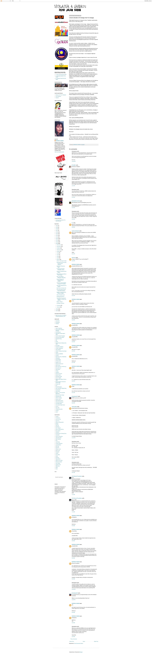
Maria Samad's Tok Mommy (61, 366)
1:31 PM (73, 185)
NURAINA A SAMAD (76, 264)
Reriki (57, 456)
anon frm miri (58, 419)
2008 (57, 309)
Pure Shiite (58, 454)
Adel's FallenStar (59, 328)
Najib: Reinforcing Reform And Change (61, 274)
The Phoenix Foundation (77, 476)
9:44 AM (73, 612)
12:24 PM (73, 161)
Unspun (57, 410)
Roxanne (57, 457)
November (59, 246)
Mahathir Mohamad (59, 363)
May (58, 256)
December (59, 244)
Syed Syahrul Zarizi (59, 400)
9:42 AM (73, 578)
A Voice (57, 416)
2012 (57, 238)
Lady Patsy (58, 441)
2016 (57, 232)
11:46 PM (73, 599)
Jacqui (57, 352)
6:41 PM (73, 392)
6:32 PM (73, 331)
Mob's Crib (58, 450)
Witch (57, 467)
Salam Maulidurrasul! (61, 294)
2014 (57, 235)
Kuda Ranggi (58, 359)
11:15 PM (73, 437)
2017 (57, 230)
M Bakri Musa (58, 360)
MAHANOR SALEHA (76, 200)
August (58, 251)
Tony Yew (57, 407)
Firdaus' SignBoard (59, 348)
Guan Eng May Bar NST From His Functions (61, 290)
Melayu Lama (58, 449)
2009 (57, 243)
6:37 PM (73, 362)
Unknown (74, 257)
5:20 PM (73, 260)
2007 (57, 310)
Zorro (57, 411)
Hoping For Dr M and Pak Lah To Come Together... (61, 263)
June (58, 254)
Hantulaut (57, 434)
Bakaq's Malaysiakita (60, 422)
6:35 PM (73, 341)
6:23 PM (73, 295)
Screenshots (58, 389)
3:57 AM (73, 458)
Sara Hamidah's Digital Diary (61, 388)
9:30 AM (73, 540)
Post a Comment (74, 638)
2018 (57, 228)
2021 (57, 225)
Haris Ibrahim (58, 349)
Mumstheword (58, 367)
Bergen (57, 423)
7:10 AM (73, 494)
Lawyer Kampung (59, 443)
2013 (57, 236)
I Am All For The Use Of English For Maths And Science (61, 299)
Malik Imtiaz (58, 365)
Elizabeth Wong (59, 338)
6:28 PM (73, 319)
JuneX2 (57, 355)
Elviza (57, 341)
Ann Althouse (58, 332)
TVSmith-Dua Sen (59, 409)
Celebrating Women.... (61, 296)
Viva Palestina (58, 96)
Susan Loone (58, 399)
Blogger (81, 652)
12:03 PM (73, 589)
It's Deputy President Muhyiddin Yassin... (61, 269)
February (59, 305)
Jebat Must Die (58, 437)
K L (72, 222)
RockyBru (74, 165)
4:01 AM (73, 472)
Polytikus (57, 372)
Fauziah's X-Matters (59, 346)
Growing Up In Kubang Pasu (61, 433)
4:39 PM (73, 227)
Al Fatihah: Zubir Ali (60, 303)
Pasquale (57, 451)
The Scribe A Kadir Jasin (60, 404)
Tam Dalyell (58, 463)
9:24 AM (73, 525)
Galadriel (57, 432)
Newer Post (71, 641)
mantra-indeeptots (75, 230)
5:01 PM (73, 253)
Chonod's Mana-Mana (60, 337)
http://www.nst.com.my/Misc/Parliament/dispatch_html (61, 316)
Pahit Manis (58, 369)
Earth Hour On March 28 (61, 288)
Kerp (56, 440)
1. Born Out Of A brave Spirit (61, 74)
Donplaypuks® (75, 396)
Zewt (57, 468)
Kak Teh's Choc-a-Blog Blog (61, 356)
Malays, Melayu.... (60, 301)
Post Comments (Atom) (78, 643)
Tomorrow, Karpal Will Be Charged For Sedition (61, 283)
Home (84, 641)
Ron (56, 385)
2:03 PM (73, 636)
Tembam (57, 323)
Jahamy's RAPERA (59, 353)
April (58, 257)
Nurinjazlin (58, 322)
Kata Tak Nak (58, 439)
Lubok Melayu (58, 444)
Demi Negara (58, 427)
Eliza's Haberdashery (60, 429)
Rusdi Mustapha (59, 386)
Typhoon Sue (58, 464)
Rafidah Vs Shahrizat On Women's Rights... (61, 293)
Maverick (57, 447)
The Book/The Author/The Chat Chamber (60, 221)
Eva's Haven (58, 430)
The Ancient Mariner (59, 402)
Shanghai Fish (58, 396)
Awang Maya (74, 406)
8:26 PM (73, 402)
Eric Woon (58, 345)
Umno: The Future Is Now (61, 260)
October (58, 248)
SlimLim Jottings (59, 397)
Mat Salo (57, 446)
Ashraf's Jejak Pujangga (60, 335)
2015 (57, 233)
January (58, 307)
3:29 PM (73, 207)
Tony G (57, 406)
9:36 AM (73, 558)
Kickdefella (58, 358)
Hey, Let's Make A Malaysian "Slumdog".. (61, 277)
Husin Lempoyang (59, 436)
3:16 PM (73, 197)
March (58, 259)
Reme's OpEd (58, 377)
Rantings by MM (59, 376)
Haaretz (57, 97)
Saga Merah (58, 458)
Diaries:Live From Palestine (61, 94)
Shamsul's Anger (59, 461)
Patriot (57, 453)
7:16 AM (73, 511)
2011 (57, 240)
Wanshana (58, 465)
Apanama (57, 420)
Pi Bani (57, 370)
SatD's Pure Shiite (59, 460)
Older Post (96, 641)
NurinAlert (57, 320)
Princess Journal (59, 373)
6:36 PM (73, 350)
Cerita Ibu (57, 426)
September (59, 249)
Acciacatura (58, 417)
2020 (57, 227)
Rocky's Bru (58, 384)
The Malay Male (59, 403)
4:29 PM (73, 219)
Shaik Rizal (58, 391)
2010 (57, 241)
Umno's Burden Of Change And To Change (60, 280)
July (58, 252)
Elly (56, 340)
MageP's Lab (58, 362)
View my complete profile (59, 151)
